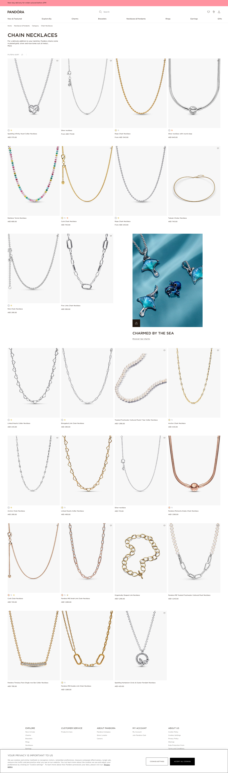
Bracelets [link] (28, 738)
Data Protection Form (176, 745)
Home (10, 26)
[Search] (100, 12)
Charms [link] (28, 735)
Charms (75, 19)
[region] (114, 761)
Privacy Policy (173, 738)
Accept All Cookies (182, 761)
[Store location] (213, 12)
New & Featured (15, 19)
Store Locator (102, 735)
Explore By (47, 19)
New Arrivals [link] (30, 732)
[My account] (219, 12)
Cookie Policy (173, 732)
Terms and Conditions (176, 748)
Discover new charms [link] (141, 339)
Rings (168, 19)
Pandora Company (104, 732)
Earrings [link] (28, 748)
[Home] (16, 12)
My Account (137, 732)
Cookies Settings (174, 735)
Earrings (194, 19)
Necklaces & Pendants (136, 19)
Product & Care (66, 732)
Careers (100, 738)
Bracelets (102, 19)
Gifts (220, 19)
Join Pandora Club (139, 735)
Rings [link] (27, 742)
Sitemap (171, 742)
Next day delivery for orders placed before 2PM (27, 3)
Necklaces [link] (29, 745)
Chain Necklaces (47, 26)
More (10, 46)
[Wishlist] (208, 12)
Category (35, 26)
